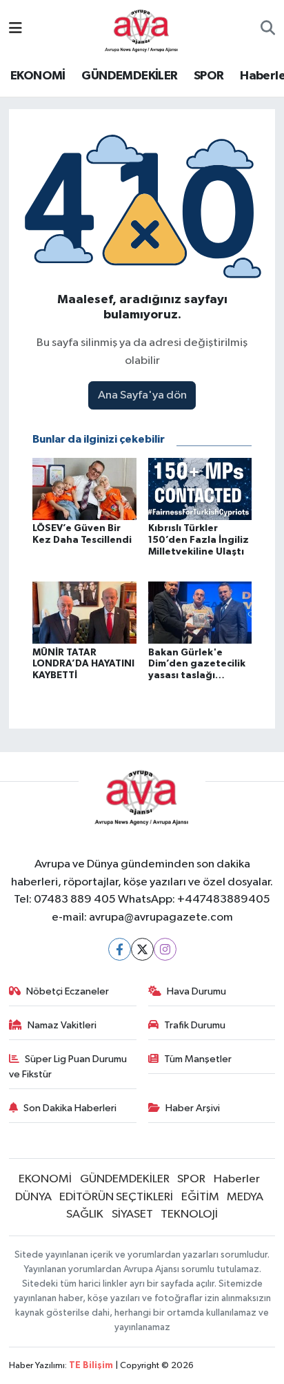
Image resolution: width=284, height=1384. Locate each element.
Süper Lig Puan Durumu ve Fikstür (68, 1066)
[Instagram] (165, 949)
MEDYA (245, 1197)
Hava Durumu (196, 991)
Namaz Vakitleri (62, 1025)
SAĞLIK (84, 1214)
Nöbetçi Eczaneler (67, 991)
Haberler (237, 1179)
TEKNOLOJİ (189, 1214)
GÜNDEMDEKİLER (129, 76)
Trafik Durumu (194, 1025)
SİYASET (132, 1214)
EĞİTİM (200, 1197)
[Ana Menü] (15, 29)
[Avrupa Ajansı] (141, 28)
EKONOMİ (37, 76)
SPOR (209, 76)
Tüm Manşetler (198, 1059)
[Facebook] (119, 949)
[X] (142, 949)
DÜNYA (33, 1197)
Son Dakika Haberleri (69, 1108)
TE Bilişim (91, 1365)
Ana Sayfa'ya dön (142, 395)
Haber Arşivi (192, 1108)
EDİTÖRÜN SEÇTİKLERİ (116, 1197)
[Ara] (268, 30)
